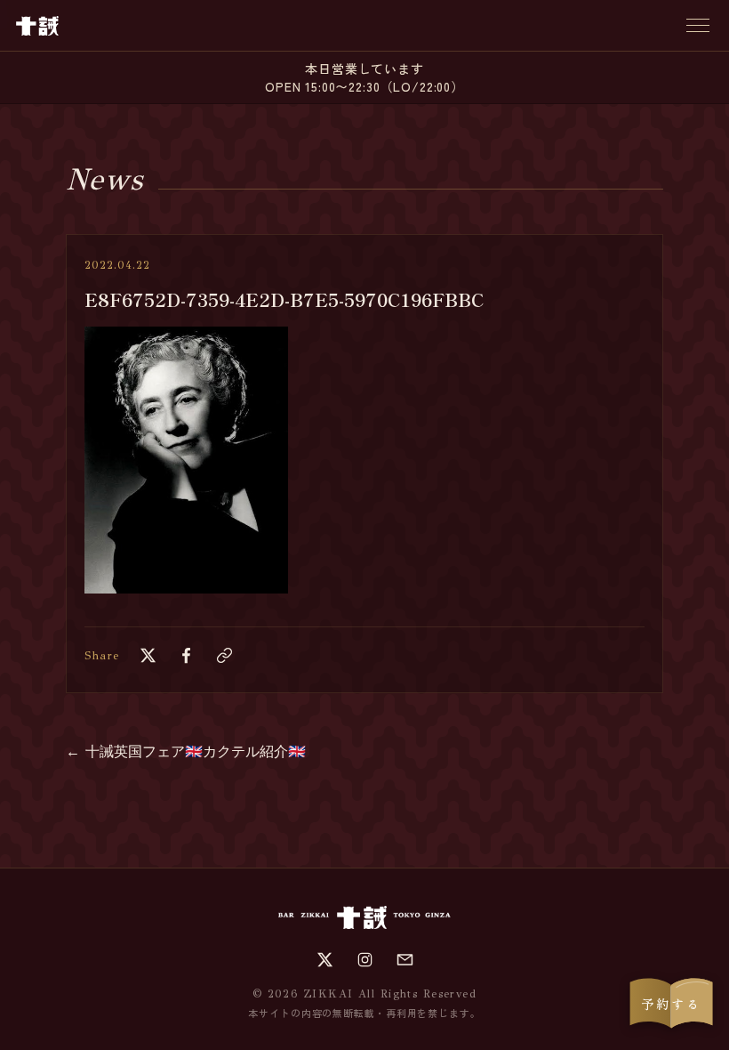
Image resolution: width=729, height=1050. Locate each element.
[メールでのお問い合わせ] (405, 959)
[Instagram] (364, 959)
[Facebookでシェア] (186, 655)
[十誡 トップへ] (37, 26)
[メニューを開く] (698, 25)
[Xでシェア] (148, 655)
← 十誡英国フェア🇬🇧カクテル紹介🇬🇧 (186, 751)
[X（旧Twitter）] (324, 959)
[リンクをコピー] (224, 655)
